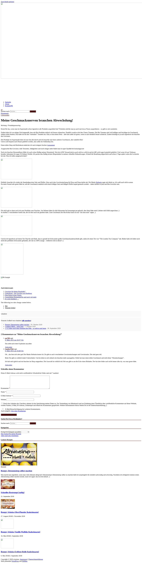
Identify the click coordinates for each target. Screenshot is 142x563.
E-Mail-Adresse (6, 396)
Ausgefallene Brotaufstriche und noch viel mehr (20, 297)
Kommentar (5, 388)
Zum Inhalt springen (7, 2)
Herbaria (99, 182)
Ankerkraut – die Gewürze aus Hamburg (18, 293)
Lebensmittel (5, 115)
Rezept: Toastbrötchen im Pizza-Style (93, 90)
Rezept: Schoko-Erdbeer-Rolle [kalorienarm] (20, 552)
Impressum (23, 559)
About (7, 104)
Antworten (8, 347)
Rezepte (3, 467)
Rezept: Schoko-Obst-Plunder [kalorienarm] (20, 512)
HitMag (24, 561)
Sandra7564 (9, 349)
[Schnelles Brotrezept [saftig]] (8, 488)
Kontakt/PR (9, 106)
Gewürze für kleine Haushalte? (15, 291)
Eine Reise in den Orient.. (13, 295)
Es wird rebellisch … (12, 299)
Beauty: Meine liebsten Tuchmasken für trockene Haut (56, 96)
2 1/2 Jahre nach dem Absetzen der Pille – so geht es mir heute (25, 328)
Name (3, 392)
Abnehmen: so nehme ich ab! (121, 90)
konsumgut (51, 145)
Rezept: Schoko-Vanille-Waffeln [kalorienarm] (20, 532)
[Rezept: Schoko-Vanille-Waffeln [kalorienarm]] (7, 528)
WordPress (15, 561)
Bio (6, 306)
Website (3, 399)
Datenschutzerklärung (36, 559)
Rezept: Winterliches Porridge (103, 84)
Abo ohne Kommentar (18, 411)
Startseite (8, 102)
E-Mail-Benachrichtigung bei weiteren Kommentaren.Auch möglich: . (20, 410)
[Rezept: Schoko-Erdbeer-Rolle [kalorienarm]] (7, 548)
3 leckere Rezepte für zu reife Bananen (17, 96)
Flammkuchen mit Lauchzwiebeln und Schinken (21, 84)
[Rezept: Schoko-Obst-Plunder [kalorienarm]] (8, 508)
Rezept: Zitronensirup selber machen (17, 325)
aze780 (7, 338)
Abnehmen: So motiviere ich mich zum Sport (20, 90)
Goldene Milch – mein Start (14, 326)
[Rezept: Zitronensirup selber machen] (19, 465)
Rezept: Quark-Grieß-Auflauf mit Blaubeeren (58, 90)
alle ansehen (26, 320)
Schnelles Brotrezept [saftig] (12, 492)
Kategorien (4, 432)
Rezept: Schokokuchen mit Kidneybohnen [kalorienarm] (66, 84)
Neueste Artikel (10, 308)
